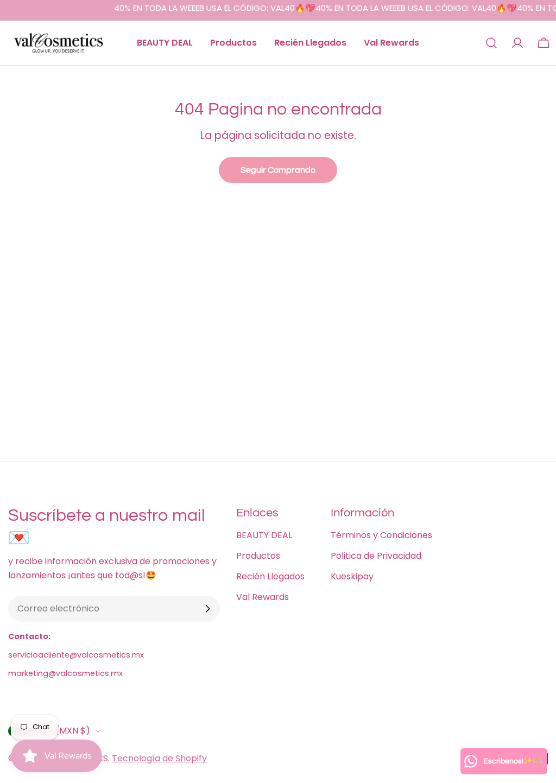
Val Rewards (262, 597)
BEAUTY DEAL (264, 535)
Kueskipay (352, 576)
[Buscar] (491, 43)
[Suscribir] (207, 608)
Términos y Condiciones (381, 535)
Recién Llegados (270, 576)
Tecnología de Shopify (159, 758)
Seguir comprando (278, 170)
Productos (258, 556)
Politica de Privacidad (376, 556)
